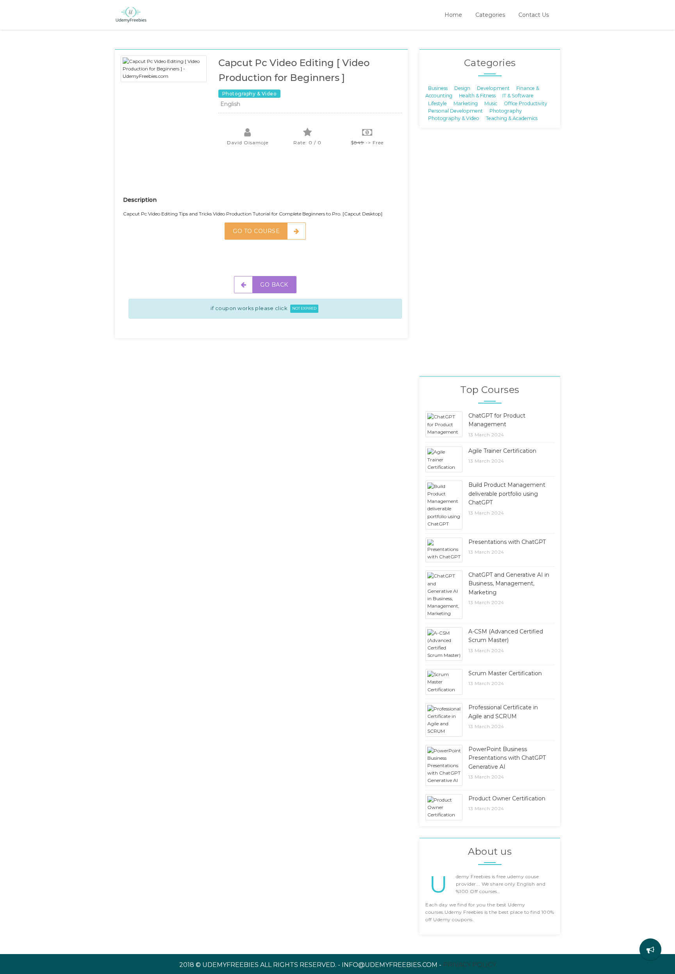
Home (453, 14)
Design (462, 88)
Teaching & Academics (512, 118)
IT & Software (518, 96)
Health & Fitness (477, 96)
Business (438, 88)
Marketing (466, 103)
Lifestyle (437, 103)
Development (493, 88)
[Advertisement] (265, 176)
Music (490, 103)
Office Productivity (525, 103)
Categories (490, 14)
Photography (505, 111)
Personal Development (455, 111)
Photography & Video (453, 118)
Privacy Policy (469, 965)
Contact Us (533, 14)
